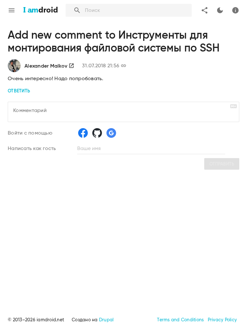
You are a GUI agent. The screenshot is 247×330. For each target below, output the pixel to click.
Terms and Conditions (180, 320)
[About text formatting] (233, 106)
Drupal (106, 320)
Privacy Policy (222, 320)
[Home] (40, 10)
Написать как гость (32, 148)
